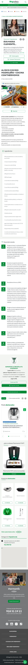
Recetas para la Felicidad (8, 132)
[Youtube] (11, 624)
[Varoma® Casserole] (21, 489)
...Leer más (21, 52)
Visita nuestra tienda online (13, 5)
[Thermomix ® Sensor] (21, 512)
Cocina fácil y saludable (8, 128)
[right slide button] (25, 436)
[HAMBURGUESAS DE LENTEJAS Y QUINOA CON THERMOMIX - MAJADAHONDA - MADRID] (14, 415)
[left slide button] (2, 436)
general (4, 7)
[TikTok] (21, 624)
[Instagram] (16, 624)
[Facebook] (6, 624)
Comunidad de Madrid (7, 130)
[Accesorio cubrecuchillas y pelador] (7, 489)
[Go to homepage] (14, 2)
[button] (25, 2)
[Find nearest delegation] (2, 2)
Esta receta (4, 125)
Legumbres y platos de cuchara (9, 421)
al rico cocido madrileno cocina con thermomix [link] (17, 7)
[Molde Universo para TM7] (7, 512)
